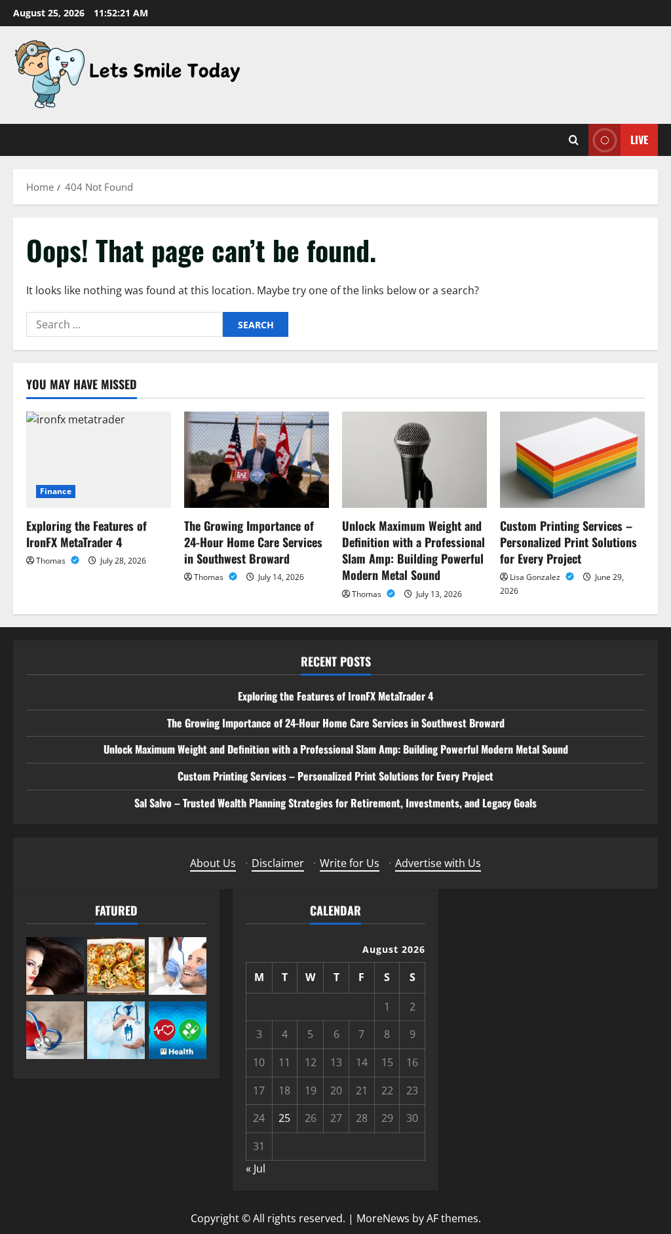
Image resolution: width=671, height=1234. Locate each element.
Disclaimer (278, 863)
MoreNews (383, 1218)
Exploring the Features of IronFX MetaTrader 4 (86, 533)
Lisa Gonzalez (536, 577)
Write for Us (349, 863)
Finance (55, 491)
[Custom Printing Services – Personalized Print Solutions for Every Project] (572, 460)
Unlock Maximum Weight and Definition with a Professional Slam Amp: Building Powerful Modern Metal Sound (413, 550)
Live (639, 139)
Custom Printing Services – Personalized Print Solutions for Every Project (568, 542)
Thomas (51, 560)
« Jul (255, 1168)
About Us (213, 863)
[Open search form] (574, 140)
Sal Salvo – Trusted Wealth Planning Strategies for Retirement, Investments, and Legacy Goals (335, 803)
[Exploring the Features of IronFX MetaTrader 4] (98, 460)
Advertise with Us (438, 863)
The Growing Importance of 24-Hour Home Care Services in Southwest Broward (253, 542)
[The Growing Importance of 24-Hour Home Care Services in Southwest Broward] (256, 460)
